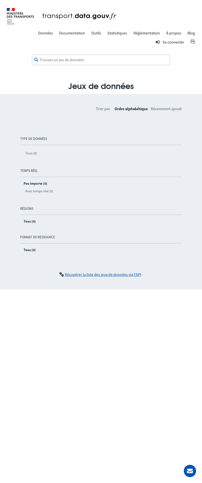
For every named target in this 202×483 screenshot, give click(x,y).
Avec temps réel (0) (39, 191)
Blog (191, 32)
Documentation (72, 32)
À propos (173, 32)
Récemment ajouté (166, 108)
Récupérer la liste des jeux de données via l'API (103, 274)
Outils (96, 32)
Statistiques (117, 32)
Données (45, 32)
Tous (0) (31, 153)
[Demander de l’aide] (190, 471)
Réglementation (147, 32)
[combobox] (101, 60)
